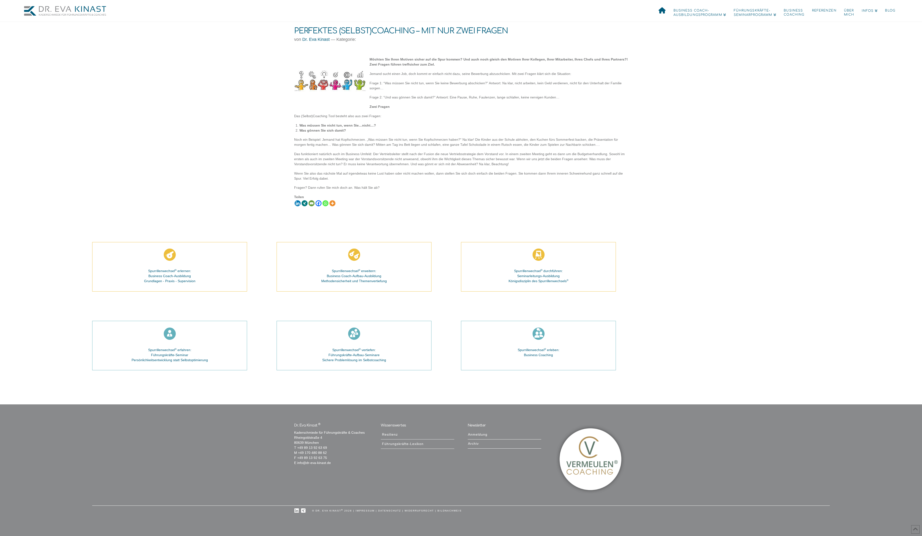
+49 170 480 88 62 (312, 453)
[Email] (312, 203)
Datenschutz (389, 510)
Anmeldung (477, 434)
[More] (332, 203)
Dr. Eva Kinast (316, 39)
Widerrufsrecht (419, 510)
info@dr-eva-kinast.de (314, 463)
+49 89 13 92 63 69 (312, 448)
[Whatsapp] (325, 203)
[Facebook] (318, 203)
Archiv (473, 443)
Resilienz (390, 434)
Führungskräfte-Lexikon (403, 444)
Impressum (365, 510)
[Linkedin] (298, 203)
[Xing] (305, 203)
